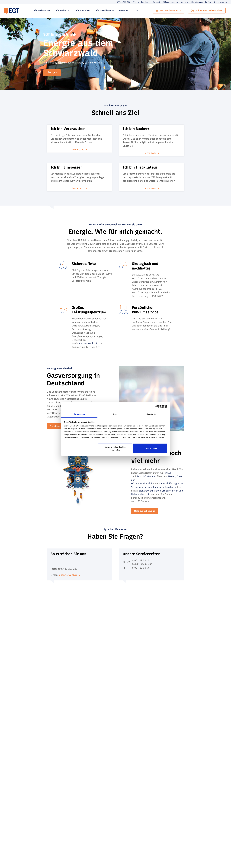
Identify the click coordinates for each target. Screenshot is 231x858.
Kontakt (156, 2)
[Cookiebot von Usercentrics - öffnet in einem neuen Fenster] (156, 406)
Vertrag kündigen (141, 2)
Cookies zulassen (150, 448)
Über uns (52, 72)
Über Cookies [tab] (151, 414)
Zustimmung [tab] (79, 414)
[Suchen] (137, 10)
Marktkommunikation (201, 2)
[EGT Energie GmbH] (11, 10)
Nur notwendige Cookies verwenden (115, 448)
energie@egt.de (68, 575)
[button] (220, 2)
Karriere (185, 2)
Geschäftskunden (146, 476)
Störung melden (170, 2)
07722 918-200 (123, 2)
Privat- (168, 473)
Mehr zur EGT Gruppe (144, 511)
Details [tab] (116, 414)
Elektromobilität (88, 343)
